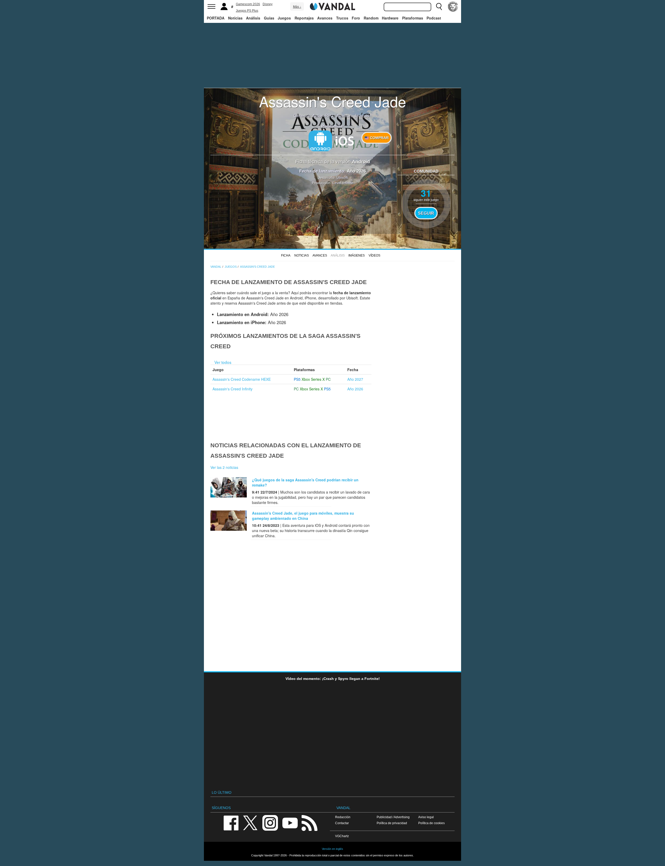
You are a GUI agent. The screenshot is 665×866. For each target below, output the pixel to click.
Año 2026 (355, 388)
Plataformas (412, 18)
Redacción (342, 817)
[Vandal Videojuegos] (332, 6)
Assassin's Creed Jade (332, 101)
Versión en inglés (332, 848)
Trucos (342, 18)
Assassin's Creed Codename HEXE (241, 379)
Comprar (379, 138)
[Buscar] (439, 6)
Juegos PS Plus (247, 10)
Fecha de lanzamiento (321, 171)
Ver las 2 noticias (224, 467)
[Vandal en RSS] (309, 822)
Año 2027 (355, 379)
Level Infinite (342, 183)
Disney (267, 4)
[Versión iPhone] (344, 140)
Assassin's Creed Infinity (232, 388)
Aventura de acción (354, 115)
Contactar (342, 823)
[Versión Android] (320, 140)
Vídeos (374, 255)
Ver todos (222, 362)
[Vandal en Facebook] (231, 822)
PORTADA (215, 18)
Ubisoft (342, 177)
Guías (269, 18)
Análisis (253, 18)
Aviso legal (426, 817)
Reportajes (304, 18)
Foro (356, 18)
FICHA (285, 255)
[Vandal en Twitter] (250, 822)
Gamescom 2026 (248, 4)
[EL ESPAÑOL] (453, 6)
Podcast (434, 18)
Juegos (284, 18)
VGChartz (342, 836)
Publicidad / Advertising (393, 817)
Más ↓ (297, 7)
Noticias (235, 18)
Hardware (390, 18)
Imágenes (356, 255)
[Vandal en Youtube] (290, 822)
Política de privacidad (392, 823)
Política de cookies (431, 823)
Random (371, 18)
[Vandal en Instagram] (270, 822)
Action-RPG (323, 115)
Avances (324, 18)
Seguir (426, 213)
